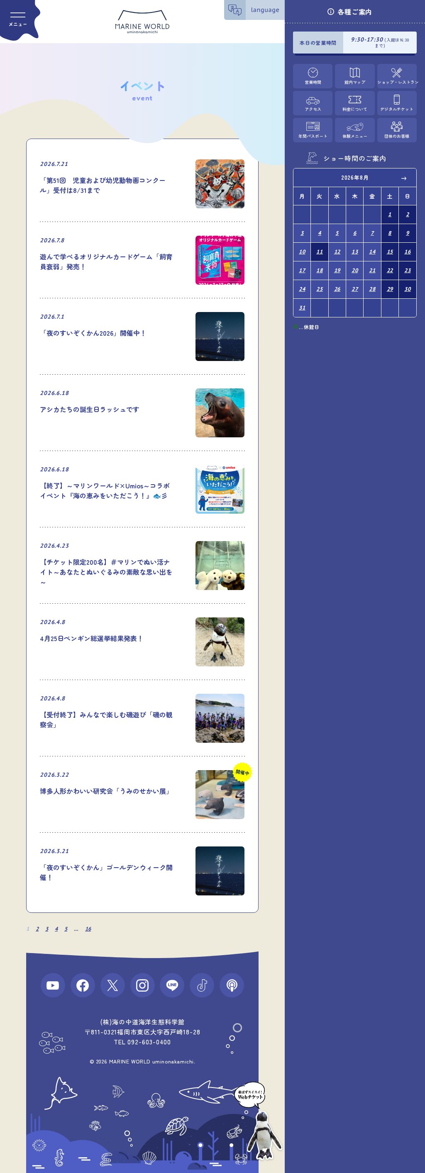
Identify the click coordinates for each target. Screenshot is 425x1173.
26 (337, 289)
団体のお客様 (396, 136)
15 (390, 251)
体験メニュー (354, 136)
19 (337, 270)
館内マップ (354, 82)
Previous (305, 178)
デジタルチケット (396, 109)
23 (407, 270)
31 (302, 307)
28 (372, 289)
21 (372, 270)
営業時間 (313, 82)
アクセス (313, 109)
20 (355, 270)
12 (337, 251)
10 (302, 251)
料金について (354, 109)
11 (319, 251)
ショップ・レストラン (397, 82)
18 (319, 270)
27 (355, 289)
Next (404, 178)
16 (88, 928)
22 (390, 270)
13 (355, 251)
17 (302, 270)
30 (407, 289)
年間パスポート (312, 136)
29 (390, 289)
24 (302, 289)
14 (372, 251)
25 (319, 289)
